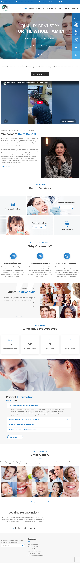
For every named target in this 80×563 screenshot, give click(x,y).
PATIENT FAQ (66, 8)
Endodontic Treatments (34, 551)
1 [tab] (16, 316)
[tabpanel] (40, 36)
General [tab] (8, 400)
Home (25, 8)
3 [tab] (21, 316)
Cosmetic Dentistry (33, 544)
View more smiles (39, 503)
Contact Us (75, 8)
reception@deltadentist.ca (47, 2)
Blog (59, 8)
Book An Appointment (50, 8)
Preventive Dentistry (33, 547)
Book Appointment (39, 46)
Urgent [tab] (16, 400)
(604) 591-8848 (7, 2)
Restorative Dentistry (33, 549)
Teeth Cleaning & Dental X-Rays (36, 555)
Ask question (14, 437)
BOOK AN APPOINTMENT (40, 74)
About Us (31, 8)
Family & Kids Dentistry (34, 553)
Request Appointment (8, 166)
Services (38, 8)
